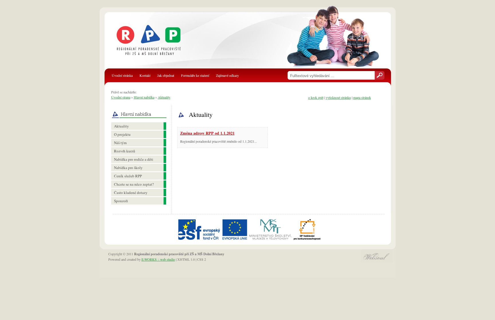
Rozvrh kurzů (124, 151)
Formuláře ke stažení (195, 75)
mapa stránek (362, 97)
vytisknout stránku (338, 97)
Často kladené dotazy (131, 192)
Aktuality (164, 97)
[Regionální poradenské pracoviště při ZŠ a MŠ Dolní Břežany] (155, 43)
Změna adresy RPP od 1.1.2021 (207, 133)
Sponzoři (121, 200)
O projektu (122, 134)
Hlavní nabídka (144, 97)
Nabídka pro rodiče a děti (133, 159)
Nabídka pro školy (128, 167)
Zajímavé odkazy (227, 75)
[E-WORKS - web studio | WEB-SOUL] (377, 261)
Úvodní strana (120, 97)
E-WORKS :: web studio (158, 259)
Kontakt (145, 75)
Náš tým (120, 142)
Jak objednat (165, 75)
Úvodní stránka (122, 75)
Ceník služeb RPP (128, 175)
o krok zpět (315, 97)
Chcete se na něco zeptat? (134, 184)
